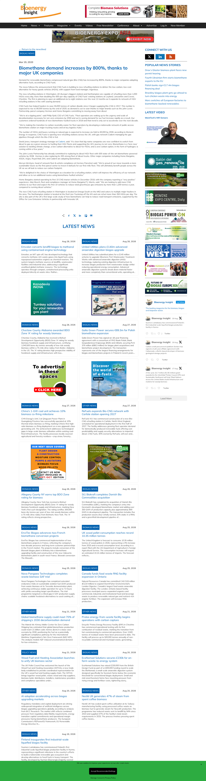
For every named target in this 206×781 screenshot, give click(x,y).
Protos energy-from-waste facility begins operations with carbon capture (106, 618)
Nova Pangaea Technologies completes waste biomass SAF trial (44, 575)
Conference (123, 25)
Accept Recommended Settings (103, 771)
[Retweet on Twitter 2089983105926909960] (153, 360)
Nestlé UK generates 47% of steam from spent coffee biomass (105, 698)
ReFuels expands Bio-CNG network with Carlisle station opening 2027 (105, 412)
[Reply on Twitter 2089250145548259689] (147, 388)
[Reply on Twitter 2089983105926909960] (147, 360)
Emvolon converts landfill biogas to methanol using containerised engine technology (47, 248)
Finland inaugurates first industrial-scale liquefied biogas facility (45, 741)
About (136, 25)
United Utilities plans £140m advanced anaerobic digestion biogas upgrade (104, 248)
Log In (164, 25)
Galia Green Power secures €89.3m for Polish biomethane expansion (108, 332)
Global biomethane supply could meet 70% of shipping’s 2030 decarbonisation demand (47, 618)
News (34, 25)
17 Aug (175, 368)
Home (24, 25)
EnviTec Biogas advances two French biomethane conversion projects (43, 534)
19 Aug (175, 318)
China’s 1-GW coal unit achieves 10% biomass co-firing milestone (43, 412)
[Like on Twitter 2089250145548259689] (160, 388)
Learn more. (124, 763)
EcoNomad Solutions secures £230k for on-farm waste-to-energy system (107, 659)
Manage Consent (97, 778)
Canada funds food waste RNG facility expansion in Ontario (104, 575)
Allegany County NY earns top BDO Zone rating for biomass (45, 496)
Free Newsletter (105, 25)
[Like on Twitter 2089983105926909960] (158, 360)
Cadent (61, 141)
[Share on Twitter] (74, 215)
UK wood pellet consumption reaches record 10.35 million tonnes (108, 534)
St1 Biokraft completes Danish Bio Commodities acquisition (101, 496)
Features (48, 25)
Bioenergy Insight (161, 318)
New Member (178, 25)
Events (78, 25)
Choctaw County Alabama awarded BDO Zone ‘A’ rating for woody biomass (45, 332)
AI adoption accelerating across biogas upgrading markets (44, 698)
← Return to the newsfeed (32, 49)
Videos (89, 25)
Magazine (62, 25)
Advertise (151, 25)
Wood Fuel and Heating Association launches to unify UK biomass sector (48, 659)
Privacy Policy (110, 778)
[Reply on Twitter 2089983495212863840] (147, 334)
